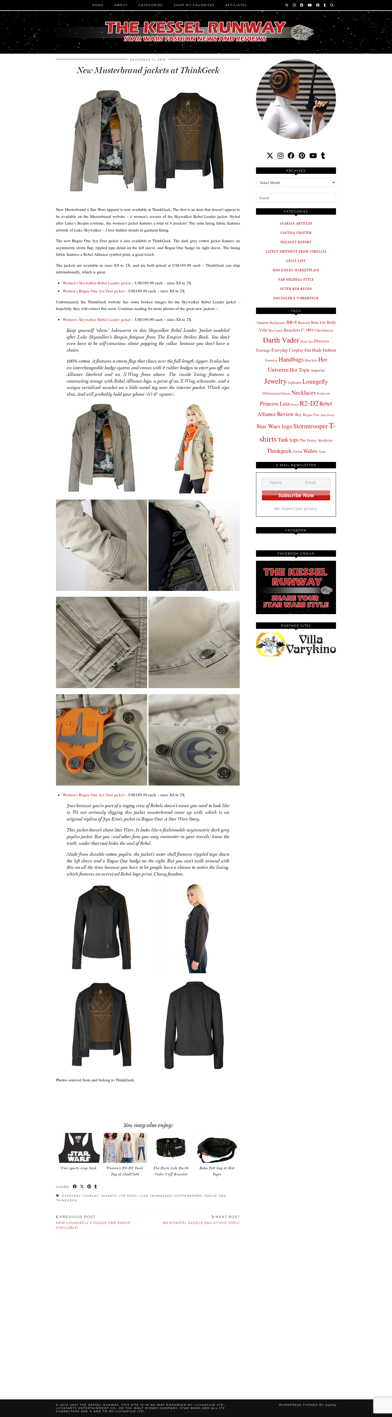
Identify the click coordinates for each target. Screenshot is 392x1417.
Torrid (297, 451)
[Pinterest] (302, 5)
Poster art (323, 393)
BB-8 (291, 322)
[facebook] (291, 155)
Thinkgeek (66, 1200)
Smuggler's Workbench (296, 298)
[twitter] (270, 155)
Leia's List (296, 261)
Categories (150, 5)
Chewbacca (323, 330)
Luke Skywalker (155, 1196)
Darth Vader (281, 340)
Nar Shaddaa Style (296, 279)
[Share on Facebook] (75, 1187)
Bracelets (292, 330)
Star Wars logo (274, 426)
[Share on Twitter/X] (82, 1187)
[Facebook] (318, 5)
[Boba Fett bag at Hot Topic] (217, 1148)
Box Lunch (276, 330)
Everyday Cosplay (80, 1196)
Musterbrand (188, 1196)
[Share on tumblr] (96, 1187)
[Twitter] (287, 5)
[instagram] (280, 155)
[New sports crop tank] (79, 1148)
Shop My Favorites (194, 5)
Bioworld (304, 322)
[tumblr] (325, 5)
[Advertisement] (148, 1100)
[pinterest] (302, 155)
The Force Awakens (316, 440)
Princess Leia (275, 403)
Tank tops (288, 439)
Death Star (306, 341)
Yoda (322, 451)
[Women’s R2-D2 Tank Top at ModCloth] (125, 1148)
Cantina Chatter (296, 233)
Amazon (262, 322)
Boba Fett (318, 322)
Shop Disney (328, 415)
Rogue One (215, 1196)
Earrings (263, 350)
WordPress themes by (307, 1405)
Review (285, 414)
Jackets (109, 1196)
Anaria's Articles (296, 223)
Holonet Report (296, 242)
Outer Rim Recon (296, 289)
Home (98, 5)
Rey (298, 414)
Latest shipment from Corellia (296, 251)
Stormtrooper (310, 426)
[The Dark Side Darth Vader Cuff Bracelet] (171, 1148)
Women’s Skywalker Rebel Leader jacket (97, 282)
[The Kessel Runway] (196, 25)
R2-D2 (309, 402)
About (121, 5)
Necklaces (303, 392)
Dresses (321, 341)
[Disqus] (148, 1310)
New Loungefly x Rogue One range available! (93, 1222)
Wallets (310, 451)
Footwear (271, 360)
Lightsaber (294, 382)
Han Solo (311, 360)
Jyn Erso (128, 1196)
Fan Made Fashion (320, 350)
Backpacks (277, 322)
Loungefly (315, 381)
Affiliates (236, 5)
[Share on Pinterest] (89, 1187)
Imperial (318, 370)
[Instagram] (294, 5)
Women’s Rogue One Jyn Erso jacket (93, 290)
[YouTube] (310, 5)
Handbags (291, 359)
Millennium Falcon (276, 393)
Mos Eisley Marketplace (296, 270)
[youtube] (313, 155)
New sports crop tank (79, 1168)
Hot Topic (300, 369)
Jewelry (275, 381)
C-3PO (307, 330)
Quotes (295, 404)
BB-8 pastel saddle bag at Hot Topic (201, 1220)
